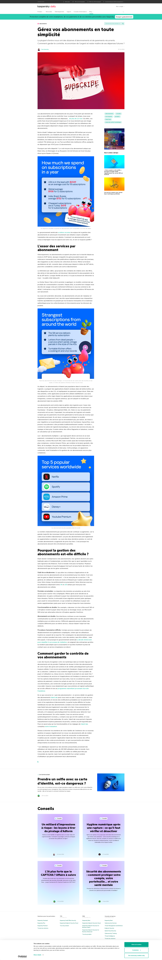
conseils (118, 113)
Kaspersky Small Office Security (68, 920)
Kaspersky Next (86, 920)
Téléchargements (59, 11)
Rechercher (122, 23)
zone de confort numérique (113, 122)
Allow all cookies (136, 944)
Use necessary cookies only (136, 955)
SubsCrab (54, 697)
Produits (40, 11)
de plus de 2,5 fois (75, 118)
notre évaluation (51, 726)
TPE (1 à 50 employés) (80, 1)
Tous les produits (64, 925)
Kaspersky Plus (41, 923)
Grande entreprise (110, 916)
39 (61, 585)
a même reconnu (64, 232)
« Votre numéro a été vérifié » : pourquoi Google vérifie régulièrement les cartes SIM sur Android (113, 172)
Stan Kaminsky (45, 49)
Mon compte (119, 6)
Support (69, 11)
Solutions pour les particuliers (46, 916)
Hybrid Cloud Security (110, 930)
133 (66, 585)
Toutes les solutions (43, 928)
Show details (37, 955)
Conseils (59, 818)
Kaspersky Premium (43, 925)
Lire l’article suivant (44, 774)
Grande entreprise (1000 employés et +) (114, 1)
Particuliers (67, 1)
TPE (61, 916)
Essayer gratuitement (124, 17)
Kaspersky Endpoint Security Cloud (69, 923)
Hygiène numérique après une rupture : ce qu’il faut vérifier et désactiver (103, 828)
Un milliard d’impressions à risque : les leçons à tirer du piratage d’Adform (58, 828)
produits (117, 116)
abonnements (43, 23)
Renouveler (49, 11)
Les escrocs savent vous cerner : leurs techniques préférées (113, 193)
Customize (135, 950)
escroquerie (108, 116)
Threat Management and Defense (114, 925)
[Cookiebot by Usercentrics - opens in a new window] (22, 956)
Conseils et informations (80, 11)
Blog (90, 11)
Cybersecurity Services (111, 923)
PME (83, 916)
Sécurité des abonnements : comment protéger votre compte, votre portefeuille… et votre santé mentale (103, 878)
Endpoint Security (109, 928)
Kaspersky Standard (43, 920)
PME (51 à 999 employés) (95, 1)
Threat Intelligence (110, 936)
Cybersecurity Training (111, 933)
